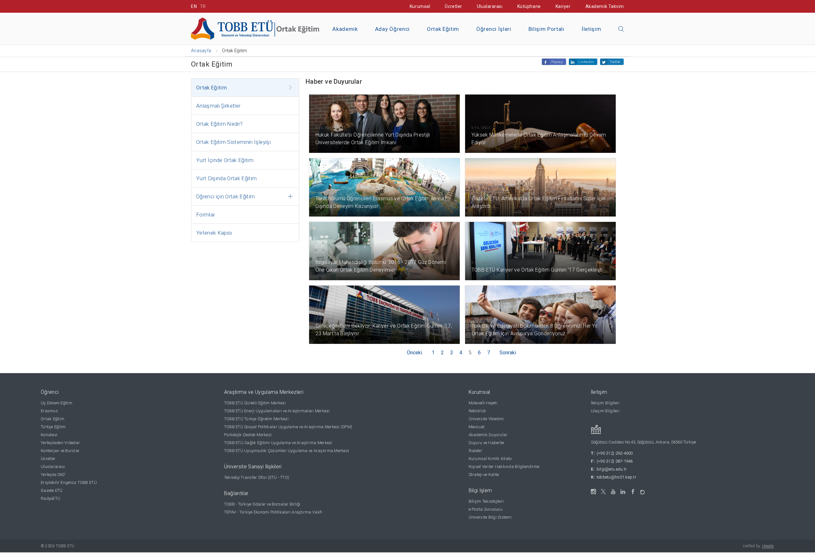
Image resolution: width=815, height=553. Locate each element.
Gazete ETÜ (52, 490)
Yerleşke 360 (53, 474)
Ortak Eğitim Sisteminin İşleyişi (233, 142)
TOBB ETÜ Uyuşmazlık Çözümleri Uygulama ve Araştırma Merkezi (286, 450)
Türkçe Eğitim (53, 426)
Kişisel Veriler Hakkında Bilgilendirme (504, 466)
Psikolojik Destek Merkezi (248, 434)
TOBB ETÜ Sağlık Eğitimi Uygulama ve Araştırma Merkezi (278, 442)
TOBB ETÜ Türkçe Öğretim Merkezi (256, 418)
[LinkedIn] (623, 492)
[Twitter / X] (603, 492)
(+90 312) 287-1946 (615, 461)
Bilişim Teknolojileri (486, 501)
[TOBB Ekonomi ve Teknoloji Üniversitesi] (262, 28)
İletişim (591, 29)
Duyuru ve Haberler (487, 442)
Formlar (205, 214)
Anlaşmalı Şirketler (218, 106)
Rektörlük (477, 410)
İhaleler (475, 450)
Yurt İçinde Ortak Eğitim (224, 160)
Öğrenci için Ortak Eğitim (225, 196)
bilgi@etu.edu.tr (612, 469)
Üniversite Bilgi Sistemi (490, 517)
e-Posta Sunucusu (485, 509)
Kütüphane (529, 6)
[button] (621, 29)
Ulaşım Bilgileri (605, 410)
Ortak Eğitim (443, 29)
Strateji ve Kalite (484, 474)
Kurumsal (420, 6)
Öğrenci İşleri (493, 29)
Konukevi (49, 434)
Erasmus (49, 410)
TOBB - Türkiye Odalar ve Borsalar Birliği (262, 504)
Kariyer (563, 6)
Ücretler (453, 6)
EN (194, 6)
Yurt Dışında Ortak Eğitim (226, 178)
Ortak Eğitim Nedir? (219, 124)
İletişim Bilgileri (605, 403)
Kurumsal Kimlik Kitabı (490, 458)
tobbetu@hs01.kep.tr (616, 477)
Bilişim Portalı (546, 29)
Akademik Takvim (604, 6)
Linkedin (586, 62)
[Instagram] (593, 492)
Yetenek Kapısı (214, 233)
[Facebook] (633, 492)
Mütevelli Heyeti (483, 403)
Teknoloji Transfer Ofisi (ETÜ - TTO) (256, 477)
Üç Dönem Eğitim (56, 403)
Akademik (345, 29)
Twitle (615, 62)
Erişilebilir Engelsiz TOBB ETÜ (69, 482)
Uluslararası (490, 6)
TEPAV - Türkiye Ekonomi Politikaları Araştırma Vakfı (273, 512)
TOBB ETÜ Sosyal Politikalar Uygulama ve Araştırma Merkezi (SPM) (288, 426)
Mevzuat (477, 426)
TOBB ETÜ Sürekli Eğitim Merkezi (255, 403)
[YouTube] (613, 492)
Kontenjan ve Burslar (60, 450)
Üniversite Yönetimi (486, 418)
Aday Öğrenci (392, 29)
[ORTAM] (643, 490)
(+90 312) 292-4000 (615, 453)
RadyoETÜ (50, 498)
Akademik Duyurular (488, 434)
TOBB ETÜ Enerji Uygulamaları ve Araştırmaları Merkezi (277, 410)
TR (203, 6)
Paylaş (557, 62)
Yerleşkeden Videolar (60, 442)
